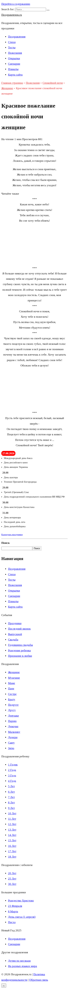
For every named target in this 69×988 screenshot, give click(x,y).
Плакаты (13, 69)
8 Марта (13, 911)
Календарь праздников (12, 534)
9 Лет (11, 808)
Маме (11, 683)
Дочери (12, 737)
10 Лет (12, 813)
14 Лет (12, 835)
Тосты (11, 47)
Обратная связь (38, 979)
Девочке (13, 726)
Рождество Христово (21, 900)
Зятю (11, 748)
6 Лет (11, 791)
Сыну (11, 742)
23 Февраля (15, 906)
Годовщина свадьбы (20, 645)
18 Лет (12, 856)
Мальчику (14, 732)
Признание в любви (20, 655)
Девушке (13, 715)
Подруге (13, 704)
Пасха (12, 922)
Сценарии (14, 63)
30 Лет (12, 884)
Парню (12, 721)
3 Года (12, 775)
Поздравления (16, 36)
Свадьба (13, 639)
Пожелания (15, 52)
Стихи (12, 42)
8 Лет (11, 802)
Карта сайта (15, 74)
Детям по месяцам (19, 960)
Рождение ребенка (19, 650)
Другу (12, 710)
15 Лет (12, 840)
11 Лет (12, 818)
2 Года (12, 770)
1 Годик (13, 764)
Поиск (5, 542)
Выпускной (15, 634)
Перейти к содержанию (15, 4)
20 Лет (12, 873)
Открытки (14, 58)
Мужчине (14, 677)
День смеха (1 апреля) (22, 916)
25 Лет (12, 878)
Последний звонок (19, 628)
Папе (11, 688)
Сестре (12, 694)
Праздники (14, 623)
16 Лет (12, 846)
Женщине (14, 672)
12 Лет (12, 824)
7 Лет (11, 797)
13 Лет (12, 829)
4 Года (12, 780)
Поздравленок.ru (11, 14)
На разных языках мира (22, 966)
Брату (11, 699)
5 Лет (11, 786)
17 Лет (12, 851)
